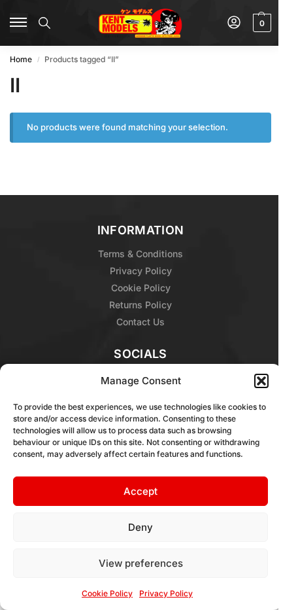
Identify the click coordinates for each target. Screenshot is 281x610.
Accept (140, 491)
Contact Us (140, 321)
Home (21, 59)
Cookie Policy (107, 593)
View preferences (141, 563)
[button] (261, 380)
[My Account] (234, 23)
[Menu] (19, 23)
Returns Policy (140, 304)
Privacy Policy (166, 593)
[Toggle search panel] (44, 23)
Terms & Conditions (140, 253)
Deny (140, 527)
